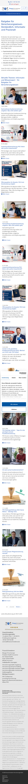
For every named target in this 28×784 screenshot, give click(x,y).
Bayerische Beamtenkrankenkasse (12, 680)
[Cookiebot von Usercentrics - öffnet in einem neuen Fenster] (19, 373)
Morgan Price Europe (8, 653)
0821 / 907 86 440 (14, 2)
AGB (3, 778)
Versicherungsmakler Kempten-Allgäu (13, 668)
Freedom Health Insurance (10, 655)
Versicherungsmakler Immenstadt (12, 670)
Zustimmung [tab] (5, 377)
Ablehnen (14, 409)
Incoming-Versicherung (9, 678)
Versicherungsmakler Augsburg (11, 665)
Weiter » (18, 607)
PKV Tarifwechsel (7, 676)
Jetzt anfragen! (15, 4)
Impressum (4, 775)
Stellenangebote (7, 672)
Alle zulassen (14, 404)
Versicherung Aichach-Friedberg (11, 666)
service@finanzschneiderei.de (11, 642)
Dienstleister (5, 781)
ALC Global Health (7, 657)
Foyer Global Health (8, 658)
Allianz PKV (5, 682)
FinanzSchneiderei (14, 13)
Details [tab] (14, 377)
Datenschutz (5, 777)
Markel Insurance (7, 660)
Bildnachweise (5, 780)
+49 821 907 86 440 (7, 640)
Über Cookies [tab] (22, 377)
